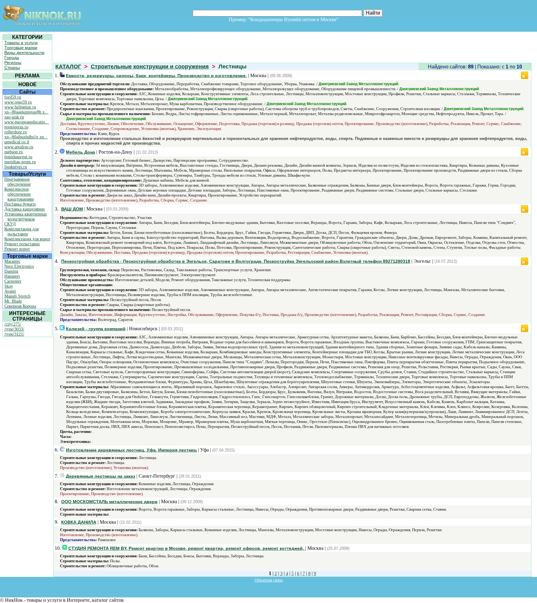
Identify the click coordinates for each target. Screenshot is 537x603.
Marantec (12, 261)
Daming (11, 271)
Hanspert (12, 276)
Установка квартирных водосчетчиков (25, 216)
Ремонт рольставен (22, 244)
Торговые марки (20, 47)
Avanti (10, 291)
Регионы (12, 62)
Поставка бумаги (20, 204)
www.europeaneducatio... (26, 122)
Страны (12, 67)
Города (11, 57)
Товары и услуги (21, 42)
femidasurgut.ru (18, 157)
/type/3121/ (14, 334)
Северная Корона (20, 306)
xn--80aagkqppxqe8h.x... (26, 112)
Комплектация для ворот (27, 239)
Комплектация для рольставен (21, 231)
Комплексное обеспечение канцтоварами (19, 194)
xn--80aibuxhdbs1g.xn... (26, 137)
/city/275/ (12, 324)
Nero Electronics (19, 266)
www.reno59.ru (18, 102)
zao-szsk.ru (14, 117)
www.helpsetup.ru (20, 107)
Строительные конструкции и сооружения (150, 66)
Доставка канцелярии (24, 209)
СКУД (10, 224)
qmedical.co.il (16, 142)
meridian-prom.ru (20, 162)
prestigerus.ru (16, 127)
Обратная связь (269, 580)
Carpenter (12, 281)
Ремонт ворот (17, 249)
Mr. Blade (13, 301)
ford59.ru (12, 97)
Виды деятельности (24, 52)
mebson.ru (13, 152)
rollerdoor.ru (15, 132)
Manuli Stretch (17, 296)
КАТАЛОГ (68, 66)
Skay (8, 286)
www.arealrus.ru (18, 147)
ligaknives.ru (15, 167)
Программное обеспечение (17, 182)
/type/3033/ (14, 329)
